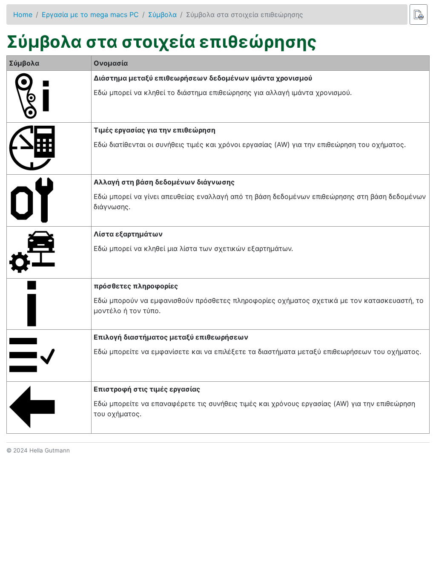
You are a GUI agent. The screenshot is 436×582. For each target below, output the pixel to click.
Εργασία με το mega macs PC (90, 14)
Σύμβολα (162, 14)
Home (22, 14)
